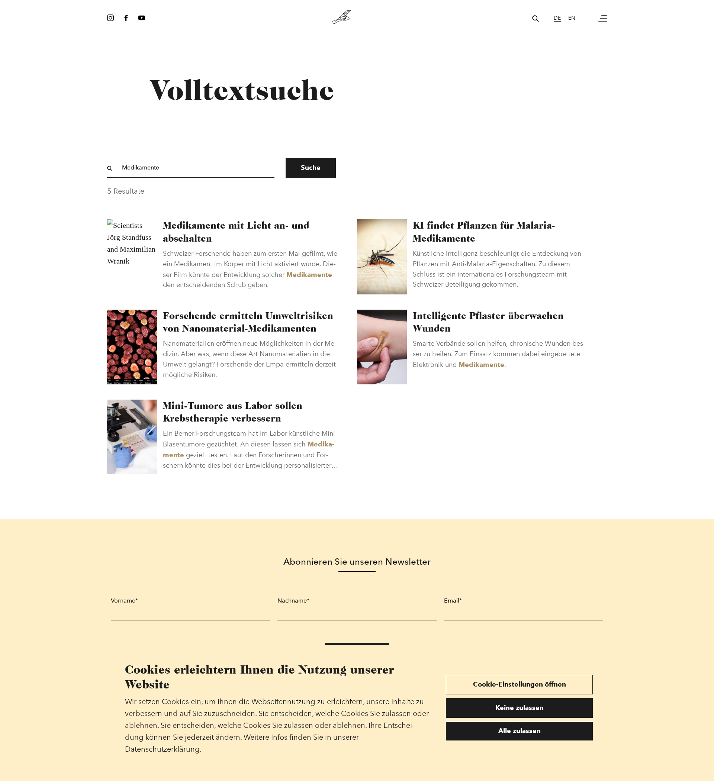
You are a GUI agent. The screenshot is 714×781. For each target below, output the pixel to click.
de (557, 18)
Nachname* (293, 600)
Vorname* (124, 600)
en (571, 18)
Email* (453, 600)
